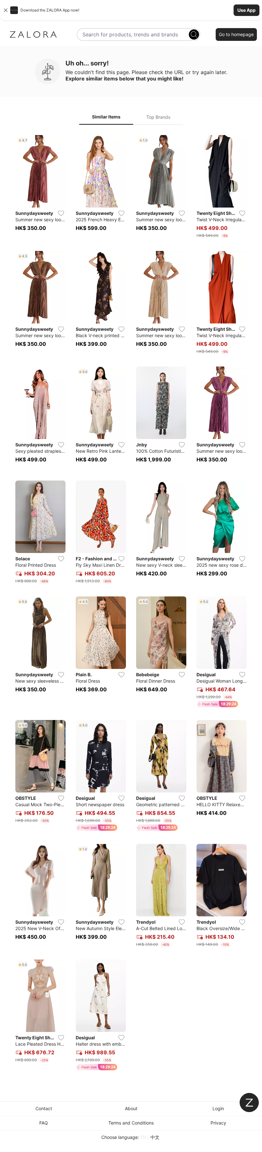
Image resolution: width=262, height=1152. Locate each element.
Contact (43, 1108)
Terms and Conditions (131, 1122)
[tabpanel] (131, 604)
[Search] (194, 34)
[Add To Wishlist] (61, 213)
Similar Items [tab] (106, 116)
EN (143, 1137)
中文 (154, 1137)
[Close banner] (6, 10)
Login (218, 1108)
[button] (131, 10)
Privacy (218, 1122)
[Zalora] (33, 34)
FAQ (43, 1122)
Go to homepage (236, 34)
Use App (246, 10)
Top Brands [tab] (158, 117)
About (131, 1108)
